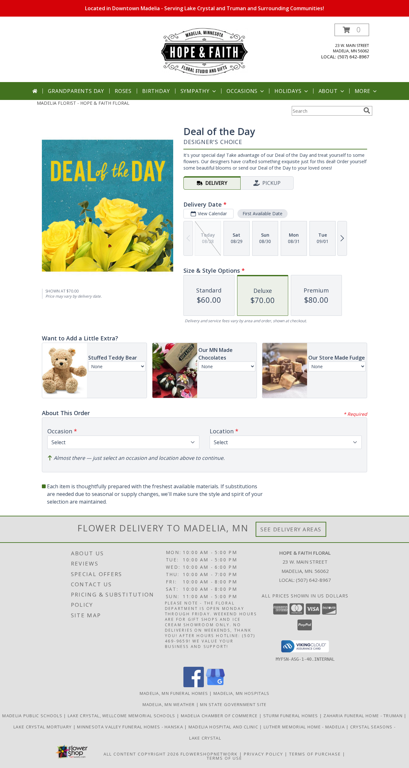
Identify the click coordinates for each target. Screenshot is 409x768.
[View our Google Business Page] (215, 685)
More (362, 91)
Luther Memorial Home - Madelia (305, 727)
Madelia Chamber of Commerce (220, 716)
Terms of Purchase (315, 754)
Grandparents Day (76, 91)
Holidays (287, 91)
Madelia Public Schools (33, 716)
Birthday (156, 91)
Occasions (242, 91)
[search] (367, 110)
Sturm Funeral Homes (291, 716)
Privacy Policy (263, 754)
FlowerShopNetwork (209, 754)
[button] (352, 30)
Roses (123, 91)
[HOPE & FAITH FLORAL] (204, 53)
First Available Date (262, 213)
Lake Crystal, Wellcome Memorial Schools (122, 716)
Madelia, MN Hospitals (241, 693)
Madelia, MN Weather (169, 704)
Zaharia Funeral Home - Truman (363, 716)
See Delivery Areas (290, 529)
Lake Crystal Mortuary (43, 727)
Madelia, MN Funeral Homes (174, 693)
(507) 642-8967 (353, 57)
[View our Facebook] (193, 685)
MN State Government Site (233, 704)
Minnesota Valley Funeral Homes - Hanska (130, 727)
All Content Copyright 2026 (141, 754)
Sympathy (195, 91)
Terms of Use (224, 758)
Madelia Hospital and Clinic (224, 727)
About (328, 91)
